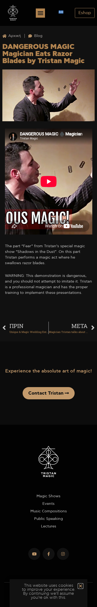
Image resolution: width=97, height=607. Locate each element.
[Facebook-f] (49, 554)
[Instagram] (63, 554)
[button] (40, 13)
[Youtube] (34, 554)
